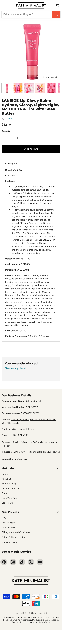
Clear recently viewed (15, 368)
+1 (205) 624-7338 (18, 435)
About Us (6, 478)
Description (11, 163)
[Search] (56, 14)
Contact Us (7, 502)
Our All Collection (11, 488)
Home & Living (9, 483)
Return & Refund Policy (13, 537)
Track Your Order (10, 498)
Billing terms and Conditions (16, 532)
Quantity (6, 131)
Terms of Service (10, 527)
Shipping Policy (9, 541)
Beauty (5, 493)
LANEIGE (10, 118)
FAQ (4, 517)
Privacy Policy (8, 522)
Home (5, 473)
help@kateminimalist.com (21, 429)
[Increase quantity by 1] (29, 138)
